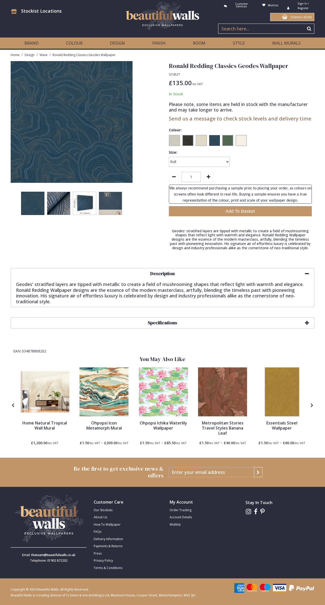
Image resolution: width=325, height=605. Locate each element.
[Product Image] (103, 391)
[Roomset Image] (44, 391)
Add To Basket (240, 211)
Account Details (181, 517)
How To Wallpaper (107, 524)
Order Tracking (180, 510)
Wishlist (175, 524)
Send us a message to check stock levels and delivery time (240, 118)
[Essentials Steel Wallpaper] (281, 391)
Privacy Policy (103, 560)
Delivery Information (108, 539)
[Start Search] (309, 29)
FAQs (97, 531)
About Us (100, 517)
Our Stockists (103, 510)
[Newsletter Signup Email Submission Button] (258, 472)
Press (98, 553)
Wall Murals (286, 43)
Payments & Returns (108, 546)
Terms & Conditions (108, 568)
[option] (32, 205)
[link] (248, 511)
